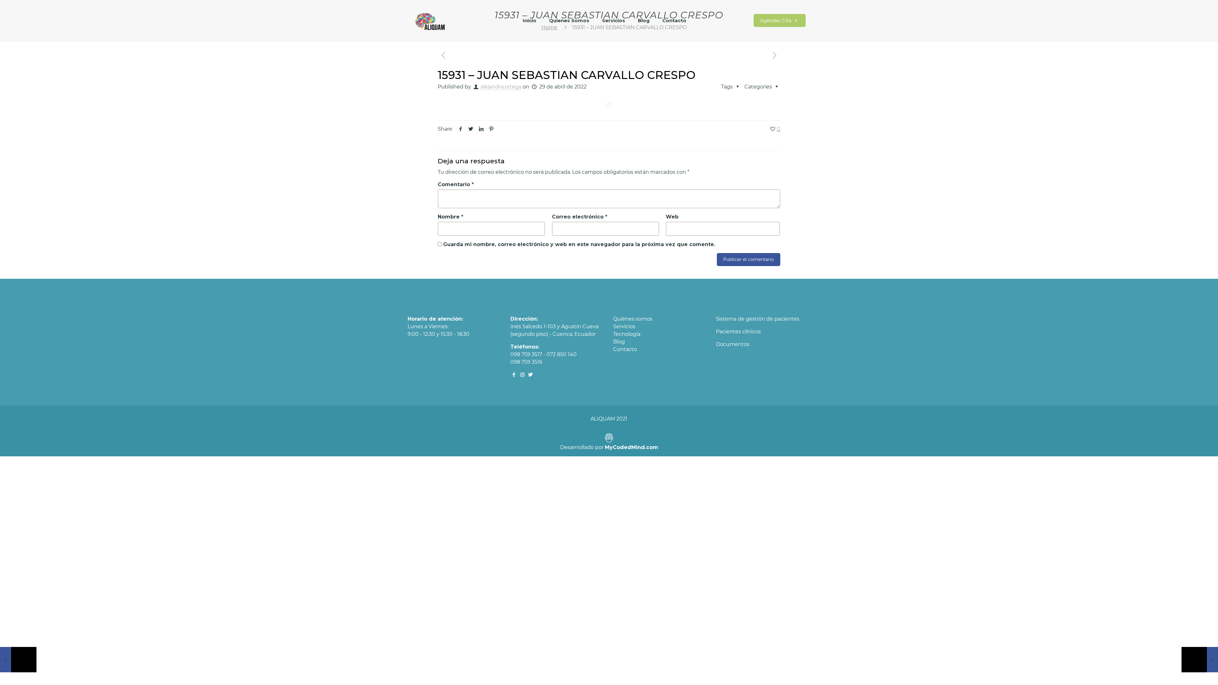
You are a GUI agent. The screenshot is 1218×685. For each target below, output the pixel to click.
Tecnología (626, 334)
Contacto (625, 349)
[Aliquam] (430, 24)
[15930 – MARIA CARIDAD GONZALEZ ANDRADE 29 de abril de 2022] (18, 659)
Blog (619, 342)
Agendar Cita (776, 20)
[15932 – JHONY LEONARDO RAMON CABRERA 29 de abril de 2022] (1200, 659)
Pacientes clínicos (738, 332)
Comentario (456, 184)
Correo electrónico (579, 217)
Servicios (624, 326)
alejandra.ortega (501, 87)
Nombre (450, 217)
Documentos (733, 344)
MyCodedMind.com (631, 447)
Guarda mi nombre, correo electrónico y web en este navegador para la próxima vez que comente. (579, 244)
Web (672, 217)
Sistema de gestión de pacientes (757, 319)
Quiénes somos (632, 319)
